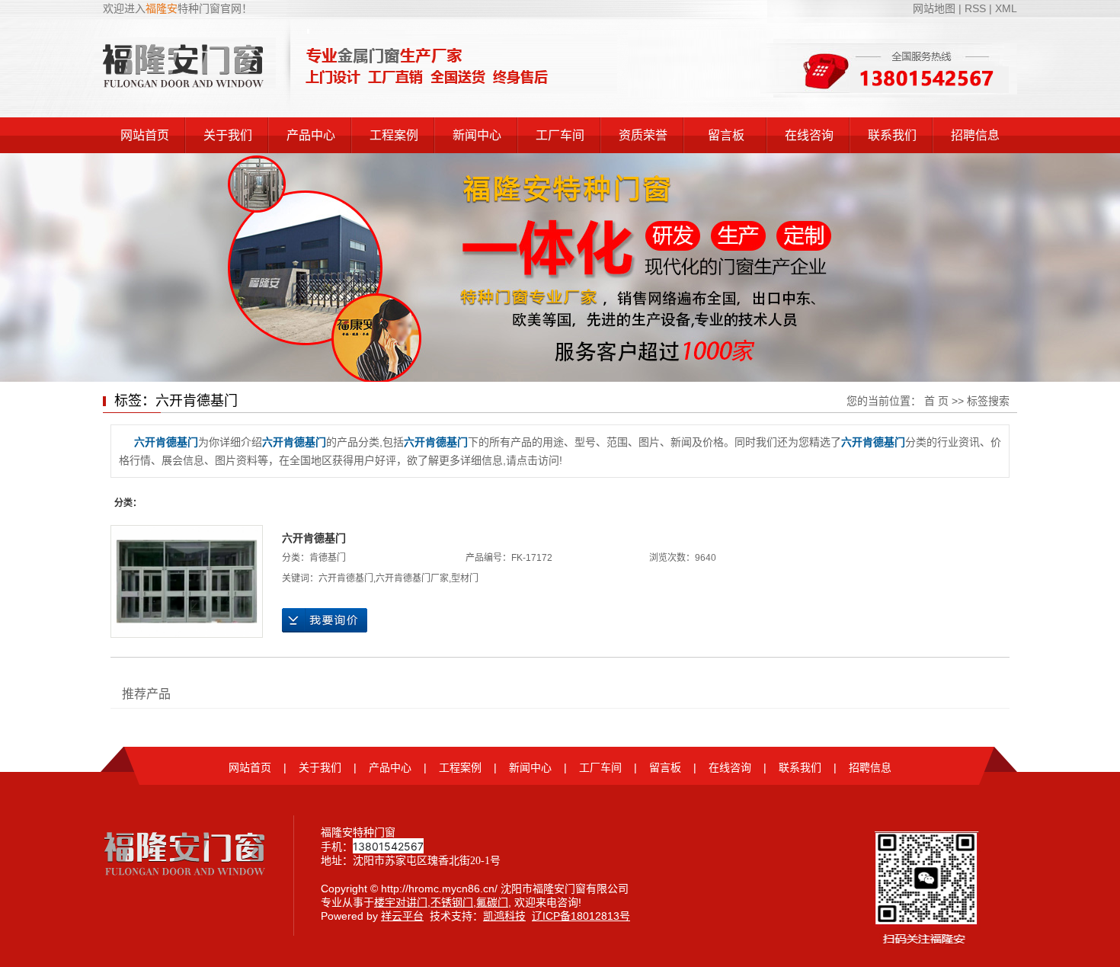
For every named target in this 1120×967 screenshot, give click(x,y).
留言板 (726, 135)
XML (1006, 8)
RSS (975, 8)
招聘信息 (975, 135)
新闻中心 (477, 135)
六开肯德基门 (314, 538)
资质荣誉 (643, 135)
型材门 (464, 578)
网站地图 (935, 8)
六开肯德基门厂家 (412, 578)
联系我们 (892, 135)
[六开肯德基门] (186, 581)
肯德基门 (327, 557)
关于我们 (227, 135)
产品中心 (310, 135)
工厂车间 (560, 135)
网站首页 (144, 135)
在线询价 (324, 620)
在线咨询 (809, 135)
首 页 (936, 401)
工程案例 (394, 135)
